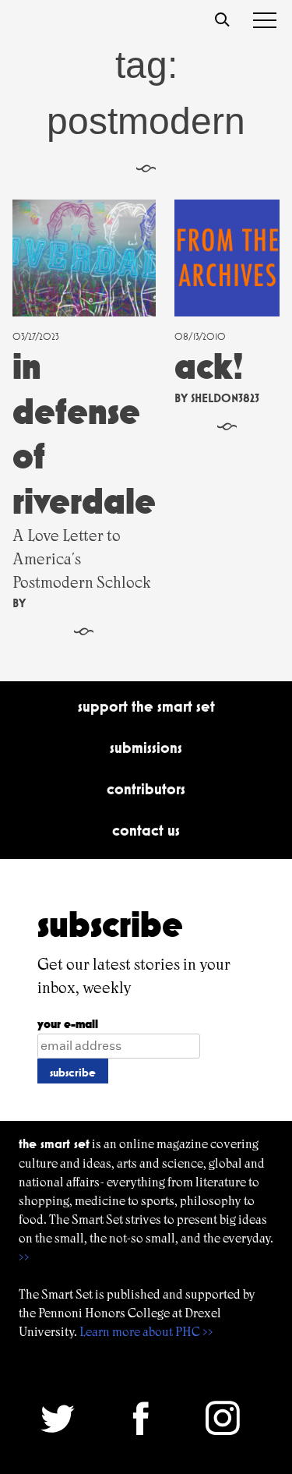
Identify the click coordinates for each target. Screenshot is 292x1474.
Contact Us (146, 830)
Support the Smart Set (146, 706)
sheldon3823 (225, 398)
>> (24, 1257)
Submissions (146, 747)
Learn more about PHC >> (146, 1331)
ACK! (209, 366)
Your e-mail (67, 1023)
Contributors (146, 789)
